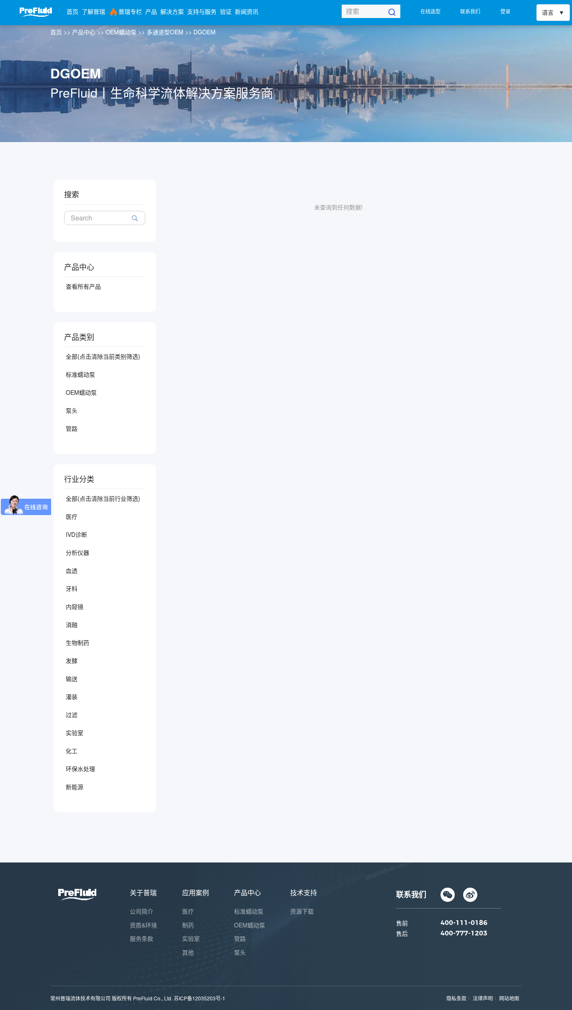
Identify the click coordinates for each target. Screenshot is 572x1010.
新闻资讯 (246, 11)
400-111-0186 (464, 922)
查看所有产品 (83, 286)
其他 (188, 952)
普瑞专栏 (130, 11)
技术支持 (303, 892)
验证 (226, 11)
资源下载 (302, 911)
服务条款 (141, 938)
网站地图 (509, 998)
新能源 (74, 787)
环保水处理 (80, 769)
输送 (71, 678)
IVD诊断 (76, 534)
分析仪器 (77, 552)
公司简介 (141, 911)
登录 (505, 11)
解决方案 (172, 11)
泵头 (71, 410)
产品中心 (83, 32)
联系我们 (470, 11)
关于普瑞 (143, 892)
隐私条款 (456, 998)
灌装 (71, 696)
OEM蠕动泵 (121, 32)
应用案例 (195, 892)
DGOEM (204, 32)
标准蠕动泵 (80, 374)
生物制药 (77, 642)
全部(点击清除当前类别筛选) (103, 356)
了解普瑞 (93, 11)
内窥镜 (74, 606)
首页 (72, 11)
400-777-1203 (464, 933)
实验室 (74, 732)
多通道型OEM (165, 32)
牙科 (71, 588)
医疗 (71, 516)
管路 (71, 428)
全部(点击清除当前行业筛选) (103, 498)
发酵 (71, 660)
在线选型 (430, 11)
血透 (71, 570)
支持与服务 (201, 11)
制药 (188, 925)
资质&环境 (143, 925)
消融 (71, 624)
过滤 (71, 714)
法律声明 (483, 998)
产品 (151, 11)
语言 (548, 12)
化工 (71, 751)
